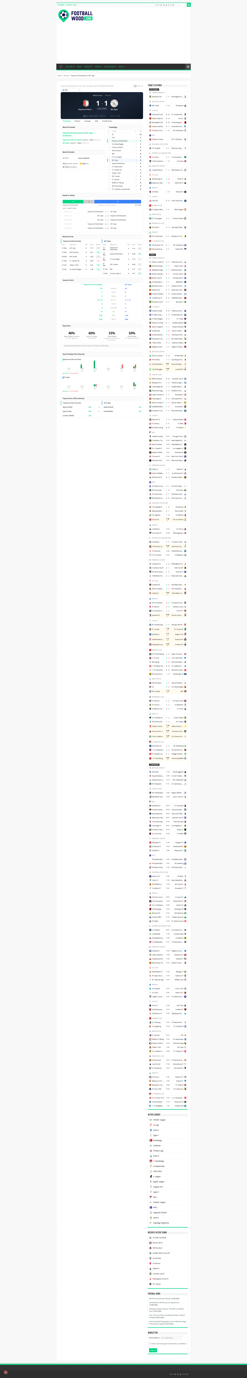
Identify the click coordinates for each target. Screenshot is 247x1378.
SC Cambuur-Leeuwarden (121, 189)
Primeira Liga (158, 1151)
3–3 (91, 257)
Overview (66, 121)
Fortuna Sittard (117, 147)
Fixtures (66, 76)
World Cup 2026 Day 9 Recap (159, 1299)
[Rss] (156, 5)
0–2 (91, 261)
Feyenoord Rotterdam (73, 133)
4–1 (133, 273)
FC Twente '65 (117, 170)
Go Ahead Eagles (118, 144)
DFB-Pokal (157, 1171)
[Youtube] (166, 5)
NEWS (79, 67)
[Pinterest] (164, 5)
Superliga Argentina (161, 1223)
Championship (158, 1166)
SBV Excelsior (116, 151)
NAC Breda (73, 257)
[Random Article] (188, 67)
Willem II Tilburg (118, 183)
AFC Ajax (89, 133)
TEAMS (97, 67)
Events (77, 121)
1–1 (91, 248)
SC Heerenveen (117, 167)
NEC (113, 154)
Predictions (107, 121)
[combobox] (71, 90)
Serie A (156, 1130)
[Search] (189, 5)
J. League (156, 1176)
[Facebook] (159, 5)
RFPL (155, 1207)
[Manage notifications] (6, 1372)
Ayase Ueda (67, 411)
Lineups (87, 121)
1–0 (91, 269)
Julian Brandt (108, 407)
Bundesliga (157, 1140)
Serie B (156, 1156)
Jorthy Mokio (108, 411)
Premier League (159, 1120)
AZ (113, 134)
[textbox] (71, 90)
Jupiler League (158, 1182)
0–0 (133, 264)
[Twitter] (161, 5)
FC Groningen (117, 157)
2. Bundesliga (158, 1161)
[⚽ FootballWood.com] (75, 15)
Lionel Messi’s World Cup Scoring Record (164, 1303)
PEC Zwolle (116, 176)
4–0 (133, 254)
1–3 (133, 259)
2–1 (91, 252)
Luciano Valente (68, 416)
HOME (61, 66)
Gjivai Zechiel (67, 407)
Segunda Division (160, 1213)
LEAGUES (87, 67)
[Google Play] (173, 5)
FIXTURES (69, 67)
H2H (96, 121)
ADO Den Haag (117, 186)
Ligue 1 (156, 1135)
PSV (113, 138)
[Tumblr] (168, 5)
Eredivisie (97, 95)
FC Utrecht (115, 179)
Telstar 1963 (116, 173)
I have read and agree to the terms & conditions (168, 1344)
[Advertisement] (123, 42)
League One (158, 1187)
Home (60, 76)
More (121, 67)
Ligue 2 (156, 1192)
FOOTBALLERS (109, 67)
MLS (155, 1197)
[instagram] (171, 5)
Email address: (154, 1338)
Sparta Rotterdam (118, 163)
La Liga (156, 1125)
